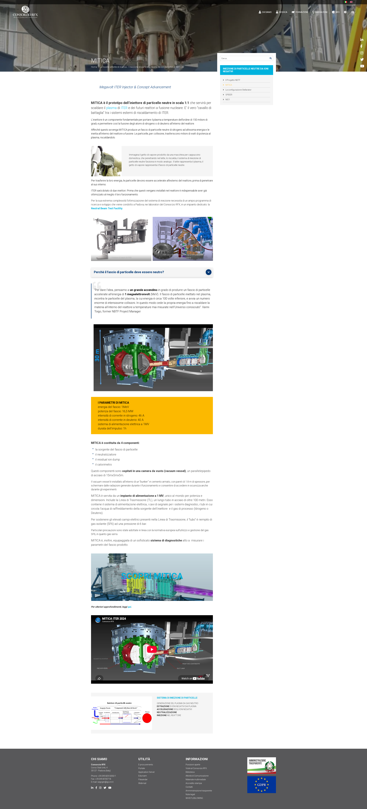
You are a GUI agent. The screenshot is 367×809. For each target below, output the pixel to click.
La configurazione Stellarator (238, 90)
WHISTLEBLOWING (194, 798)
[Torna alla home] (25, 12)
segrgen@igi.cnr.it (105, 782)
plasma (112, 108)
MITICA (228, 85)
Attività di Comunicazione (197, 776)
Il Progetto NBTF (232, 80)
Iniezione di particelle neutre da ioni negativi (151, 67)
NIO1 (227, 99)
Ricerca (283, 12)
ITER (124, 108)
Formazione (301, 12)
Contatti (189, 787)
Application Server (146, 772)
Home (94, 67)
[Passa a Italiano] (346, 2)
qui (129, 606)
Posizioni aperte (193, 764)
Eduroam (142, 776)
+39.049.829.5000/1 (107, 776)
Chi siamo (266, 12)
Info (337, 12)
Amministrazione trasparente (199, 791)
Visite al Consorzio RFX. (196, 768)
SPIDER (228, 95)
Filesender (143, 779)
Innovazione (321, 12)
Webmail (142, 783)
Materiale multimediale (196, 779)
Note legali (190, 794)
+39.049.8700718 (103, 779)
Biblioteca (190, 772)
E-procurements (145, 764)
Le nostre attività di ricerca (113, 67)
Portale (141, 768)
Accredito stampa (194, 783)
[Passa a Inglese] (351, 2)
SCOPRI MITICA (152, 576)
